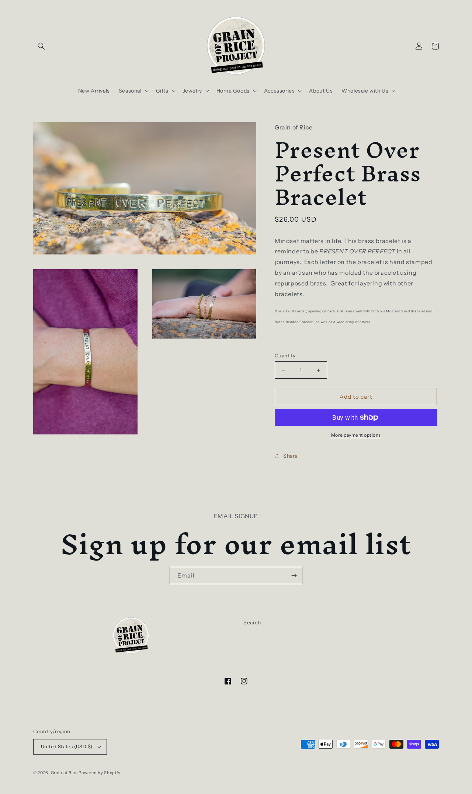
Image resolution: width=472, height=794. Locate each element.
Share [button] (290, 456)
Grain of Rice (65, 772)
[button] (41, 46)
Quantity (285, 355)
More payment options (356, 435)
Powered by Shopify (100, 772)
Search (252, 622)
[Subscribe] (294, 575)
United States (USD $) (66, 746)
